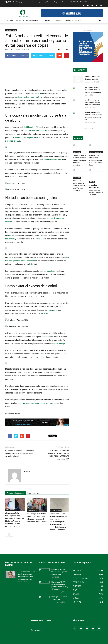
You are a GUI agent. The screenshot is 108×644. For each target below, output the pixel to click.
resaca (38, 93)
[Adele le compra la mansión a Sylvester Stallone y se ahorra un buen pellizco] (78, 102)
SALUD (58, 20)
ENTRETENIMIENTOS (33, 20)
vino (32, 264)
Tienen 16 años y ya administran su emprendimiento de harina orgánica (79, 160)
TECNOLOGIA (79, 582)
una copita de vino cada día (35, 130)
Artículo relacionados (15, 493)
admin (11, 50)
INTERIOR (68, 20)
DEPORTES (76, 178)
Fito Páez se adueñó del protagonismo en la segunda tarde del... (95, 160)
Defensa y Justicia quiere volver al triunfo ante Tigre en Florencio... (79, 185)
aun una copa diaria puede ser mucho (39, 403)
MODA (77, 20)
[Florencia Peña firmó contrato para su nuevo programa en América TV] (78, 115)
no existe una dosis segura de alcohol (26, 137)
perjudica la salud (12, 141)
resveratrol (9, 239)
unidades (44, 313)
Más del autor (33, 493)
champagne (52, 310)
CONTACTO (74, 2)
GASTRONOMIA (11, 30)
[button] (99, 20)
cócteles (50, 271)
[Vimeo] (92, 5)
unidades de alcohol (52, 159)
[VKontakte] (96, 5)
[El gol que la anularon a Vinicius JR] (44, 599)
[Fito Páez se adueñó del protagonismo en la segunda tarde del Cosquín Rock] (96, 148)
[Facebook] (83, 5)
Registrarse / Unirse (61, 2)
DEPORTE (19, 20)
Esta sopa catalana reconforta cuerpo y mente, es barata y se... (93, 90)
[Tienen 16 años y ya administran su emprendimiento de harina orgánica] (80, 148)
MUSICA (92, 182)
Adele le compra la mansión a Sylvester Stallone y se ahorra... (93, 102)
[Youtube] (101, 5)
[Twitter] (88, 5)
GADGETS (48, 20)
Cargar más (86, 128)
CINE (75, 590)
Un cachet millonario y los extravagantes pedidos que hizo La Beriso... (96, 190)
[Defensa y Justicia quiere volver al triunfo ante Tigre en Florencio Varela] (80, 174)
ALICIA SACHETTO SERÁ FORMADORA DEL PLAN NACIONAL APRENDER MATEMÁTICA (58, 455)
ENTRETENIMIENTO (96, 152)
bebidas (45, 336)
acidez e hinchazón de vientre (28, 97)
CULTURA (77, 586)
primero (11, 235)
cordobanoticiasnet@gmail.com (44, 633)
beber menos (36, 357)
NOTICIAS (9, 20)
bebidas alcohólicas (32, 127)
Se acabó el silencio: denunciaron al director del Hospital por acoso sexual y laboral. (19, 453)
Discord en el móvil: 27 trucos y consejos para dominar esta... (59, 572)
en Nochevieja (58, 343)
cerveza (38, 239)
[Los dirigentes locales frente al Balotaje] (78, 79)
